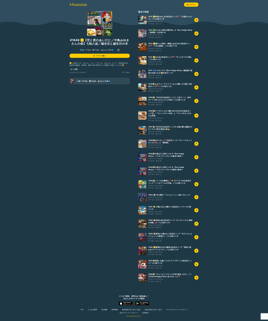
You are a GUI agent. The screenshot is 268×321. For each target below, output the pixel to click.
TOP (82, 309)
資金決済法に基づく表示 (153, 309)
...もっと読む (74, 69)
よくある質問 (92, 309)
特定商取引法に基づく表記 (131, 309)
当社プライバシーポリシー (129, 313)
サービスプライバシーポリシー (177, 309)
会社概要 (104, 309)
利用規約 (145, 313)
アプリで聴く (101, 56)
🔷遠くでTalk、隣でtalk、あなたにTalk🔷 (97, 50)
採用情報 (115, 309)
